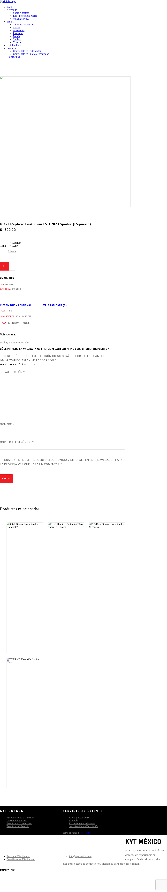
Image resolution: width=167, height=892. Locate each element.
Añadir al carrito (35, 266)
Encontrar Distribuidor (18, 856)
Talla (3, 245)
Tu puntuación (9, 364)
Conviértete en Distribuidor (21, 859)
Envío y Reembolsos (80, 817)
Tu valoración (12, 372)
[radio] (16, 242)
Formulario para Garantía (82, 823)
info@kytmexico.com (80, 856)
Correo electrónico (17, 442)
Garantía (73, 820)
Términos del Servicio (18, 826)
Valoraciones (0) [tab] (55, 305)
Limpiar (12, 251)
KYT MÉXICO (85, 833)
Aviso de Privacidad (17, 820)
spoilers (16, 289)
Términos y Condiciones (19, 823)
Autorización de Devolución (83, 826)
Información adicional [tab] (15, 305)
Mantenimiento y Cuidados (20, 817)
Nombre (7, 424)
